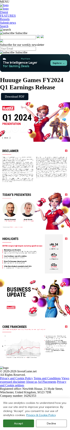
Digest (4, 12)
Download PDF (14, 96)
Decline (51, 423)
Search (4, 26)
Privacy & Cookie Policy (41, 415)
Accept (18, 423)
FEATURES (8, 15)
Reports (5, 19)
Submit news (8, 22)
